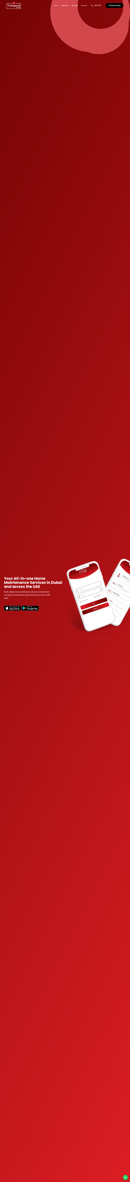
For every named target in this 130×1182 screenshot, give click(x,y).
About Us (64, 5)
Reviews (84, 5)
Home (56, 5)
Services (75, 5)
